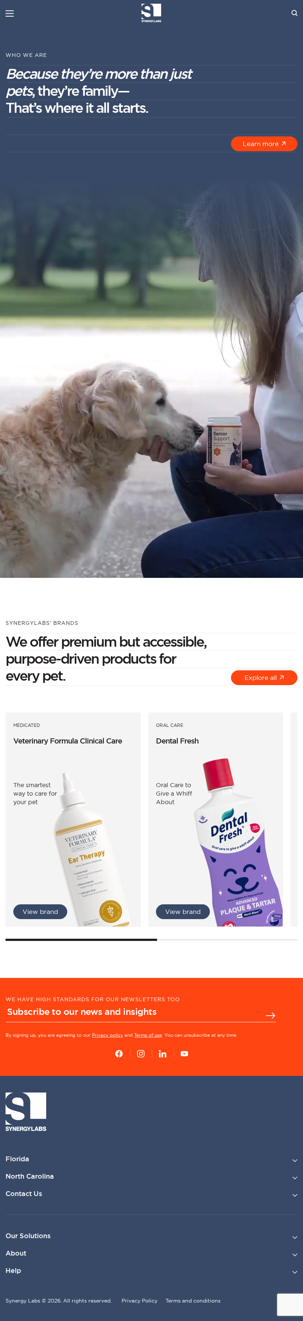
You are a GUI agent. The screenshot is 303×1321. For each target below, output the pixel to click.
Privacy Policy (139, 1300)
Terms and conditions (193, 1300)
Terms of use (148, 1035)
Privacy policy (107, 1035)
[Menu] (10, 13)
